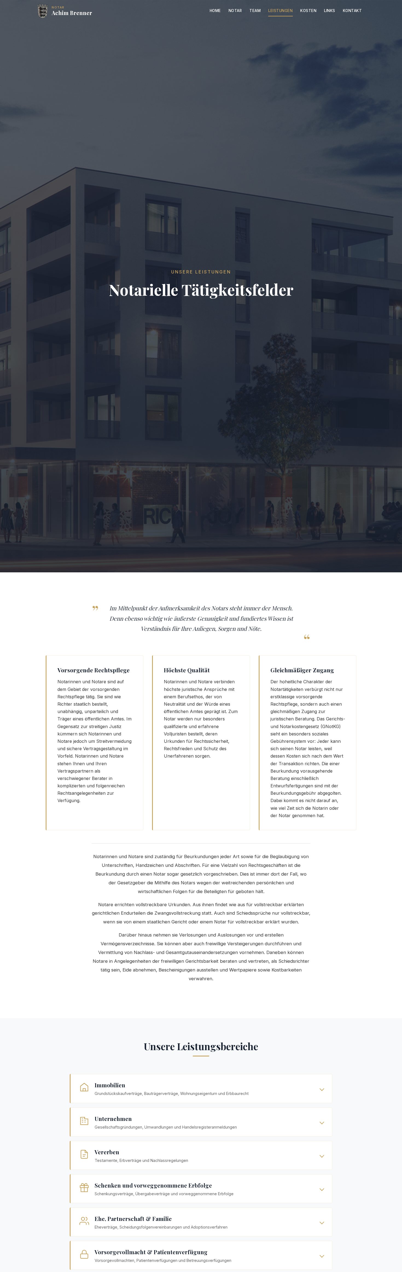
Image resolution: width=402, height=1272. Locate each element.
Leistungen (280, 10)
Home (215, 10)
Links (329, 10)
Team (255, 10)
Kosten (308, 10)
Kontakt (352, 10)
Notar (235, 10)
